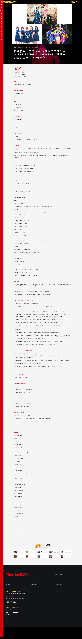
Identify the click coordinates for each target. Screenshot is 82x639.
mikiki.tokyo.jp (8, 584)
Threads (23, 593)
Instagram (12, 593)
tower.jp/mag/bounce (34, 584)
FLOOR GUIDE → (42, 560)
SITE (23, 598)
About (61, 574)
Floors (47, 545)
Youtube (18, 593)
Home (56, 574)
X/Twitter (22, 530)
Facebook (16, 530)
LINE (27, 530)
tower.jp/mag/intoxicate (58, 584)
